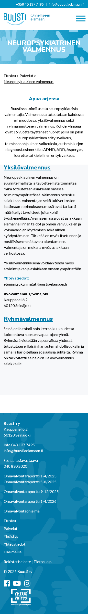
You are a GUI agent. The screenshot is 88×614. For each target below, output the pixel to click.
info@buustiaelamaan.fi (66, 4)
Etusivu (10, 75)
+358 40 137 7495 (30, 4)
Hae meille (13, 551)
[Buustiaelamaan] (15, 19)
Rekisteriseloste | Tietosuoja (28, 561)
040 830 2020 (15, 466)
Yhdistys (11, 536)
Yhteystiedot (14, 544)
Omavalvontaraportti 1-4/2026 (30, 501)
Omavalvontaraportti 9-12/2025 (31, 491)
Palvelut (26, 75)
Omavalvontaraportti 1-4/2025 (30, 476)
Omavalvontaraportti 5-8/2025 (30, 481)
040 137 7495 (23, 444)
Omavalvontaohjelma (22, 511)
